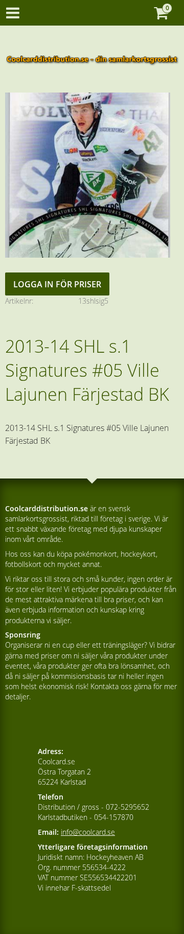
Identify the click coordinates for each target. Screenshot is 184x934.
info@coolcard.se (88, 832)
